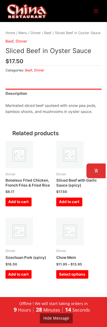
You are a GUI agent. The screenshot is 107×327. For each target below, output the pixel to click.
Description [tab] (16, 93)
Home (10, 33)
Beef (48, 33)
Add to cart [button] (18, 201)
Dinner (35, 33)
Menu (22, 33)
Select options (72, 274)
